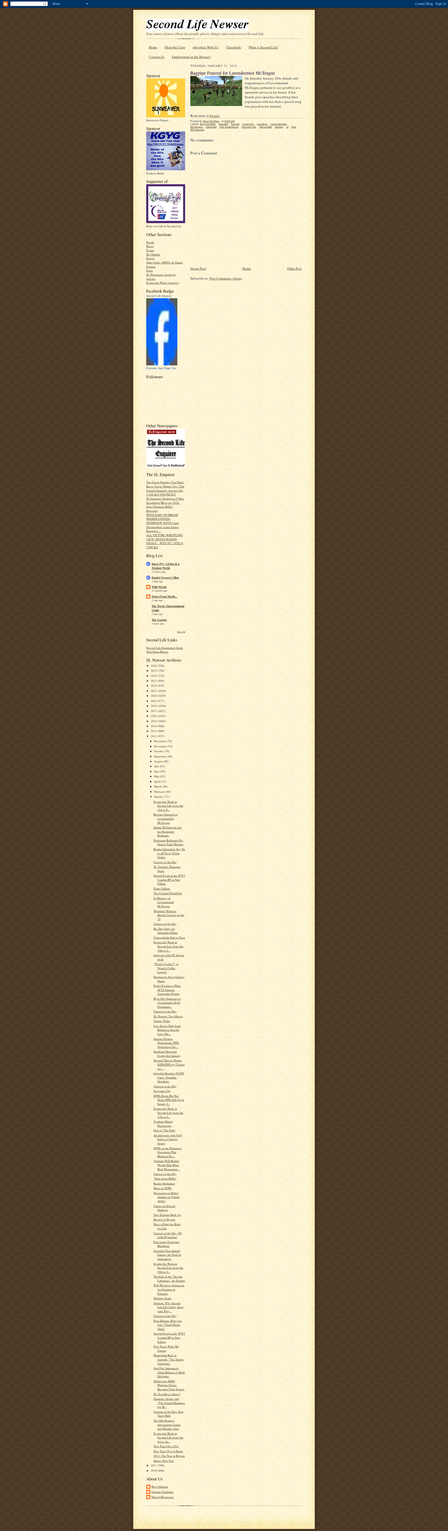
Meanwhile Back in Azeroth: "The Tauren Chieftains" (168, 1359)
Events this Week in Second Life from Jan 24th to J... (168, 946)
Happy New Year (163, 1461)
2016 (154, 716)
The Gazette (159, 620)
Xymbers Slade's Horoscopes (163, 1123)
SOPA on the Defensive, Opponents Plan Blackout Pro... (167, 1152)
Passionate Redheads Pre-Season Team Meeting (168, 842)
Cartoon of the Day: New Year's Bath (168, 1414)
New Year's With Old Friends (166, 1348)
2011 (154, 1465)
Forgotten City (162, 1091)
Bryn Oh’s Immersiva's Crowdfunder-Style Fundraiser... (167, 1003)
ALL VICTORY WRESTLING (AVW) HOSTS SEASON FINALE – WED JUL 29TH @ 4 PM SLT (164, 541)
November (160, 746)
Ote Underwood (229, 126)
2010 (154, 1470)
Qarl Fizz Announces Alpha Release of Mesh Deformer (169, 1372)
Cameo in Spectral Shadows (164, 1208)
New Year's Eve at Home (168, 1451)
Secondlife (265, 126)
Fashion (151, 266)
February (160, 791)
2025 (154, 670)
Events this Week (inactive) (162, 283)
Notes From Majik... (164, 596)
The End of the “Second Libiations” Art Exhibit (169, 1278)
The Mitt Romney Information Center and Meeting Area (166, 1424)
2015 (154, 721)
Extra (149, 270)
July (157, 766)
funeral (235, 124)
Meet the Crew (175, 47)
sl (287, 126)
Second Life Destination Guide (164, 648)
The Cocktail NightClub (167, 893)
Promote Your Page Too (161, 368)
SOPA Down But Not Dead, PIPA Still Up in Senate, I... (168, 1100)
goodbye (262, 124)
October (159, 751)
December (160, 741)
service (279, 126)
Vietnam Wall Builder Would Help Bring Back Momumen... (166, 1165)
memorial (211, 126)
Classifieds (233, 47)
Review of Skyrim (164, 1219)
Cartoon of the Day (165, 862)
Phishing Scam (162, 1298)
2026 (154, 666)
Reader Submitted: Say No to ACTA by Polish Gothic (169, 853)
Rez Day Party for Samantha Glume (165, 931)
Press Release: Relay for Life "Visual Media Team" (167, 1325)
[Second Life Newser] (161, 364)
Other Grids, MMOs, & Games (164, 262)
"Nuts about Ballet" (165, 1178)
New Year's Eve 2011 (166, 1446)
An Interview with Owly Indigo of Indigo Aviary (168, 1139)
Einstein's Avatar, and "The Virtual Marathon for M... (169, 1403)
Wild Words (159, 587)
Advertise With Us (205, 47)
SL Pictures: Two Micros (168, 1016)
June (157, 771)
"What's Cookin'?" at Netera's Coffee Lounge (165, 968)
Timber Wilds (161, 1021)
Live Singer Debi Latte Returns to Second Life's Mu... (167, 1030)
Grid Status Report (157, 652)
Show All (181, 631)
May (157, 776)
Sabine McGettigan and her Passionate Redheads (167, 831)
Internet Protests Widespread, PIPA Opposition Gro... (166, 1043)
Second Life (249, 126)
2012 (154, 736)
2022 (154, 685)
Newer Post (198, 268)
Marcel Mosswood (162, 1497)
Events (150, 250)
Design (150, 258)
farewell (223, 124)
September (160, 756)
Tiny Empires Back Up (167, 1215)
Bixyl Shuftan (159, 1487)
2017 (154, 711)
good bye (248, 124)
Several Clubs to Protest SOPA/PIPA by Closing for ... (169, 1064)
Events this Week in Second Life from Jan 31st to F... (168, 806)
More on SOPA (162, 1188)
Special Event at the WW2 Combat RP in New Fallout (169, 879)
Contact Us (156, 56)
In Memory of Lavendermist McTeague (163, 902)
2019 (154, 701)
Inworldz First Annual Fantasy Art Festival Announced (167, 1255)
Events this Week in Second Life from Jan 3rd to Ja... (168, 1437)
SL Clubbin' (153, 254)
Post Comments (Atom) (225, 278)
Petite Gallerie (161, 888)
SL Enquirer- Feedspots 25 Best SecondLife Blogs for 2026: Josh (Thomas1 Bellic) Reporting (165, 505)
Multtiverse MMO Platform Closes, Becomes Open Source (168, 1385)
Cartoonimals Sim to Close (169, 937)
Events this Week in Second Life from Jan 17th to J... (168, 1112)
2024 (154, 676)
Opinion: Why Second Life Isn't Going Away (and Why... (168, 1307)
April (157, 781)
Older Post (294, 268)
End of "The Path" (164, 1130)
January (159, 796)
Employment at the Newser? (191, 56)
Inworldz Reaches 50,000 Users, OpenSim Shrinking (168, 1077)
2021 (154, 691)
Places (149, 246)
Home (153, 47)
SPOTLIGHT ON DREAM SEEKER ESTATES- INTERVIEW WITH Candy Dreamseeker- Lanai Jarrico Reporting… (162, 523)
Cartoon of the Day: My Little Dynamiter (167, 1235)
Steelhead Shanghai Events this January (166, 1054)
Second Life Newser (159, 295)
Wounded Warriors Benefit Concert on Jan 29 (168, 915)
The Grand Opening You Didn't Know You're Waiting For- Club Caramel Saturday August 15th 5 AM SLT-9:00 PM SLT (165, 488)
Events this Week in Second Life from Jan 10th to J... (168, 1268)
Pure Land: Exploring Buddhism (166, 1244)
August (158, 761)
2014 (154, 726)
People (150, 242)
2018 (154, 706)
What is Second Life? (263, 47)
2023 (154, 681)
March (158, 786)
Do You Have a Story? (166, 1394)
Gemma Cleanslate (162, 1492)
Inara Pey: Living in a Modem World (165, 566)
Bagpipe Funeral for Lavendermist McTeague (165, 818)
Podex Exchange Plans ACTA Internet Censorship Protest (167, 990)
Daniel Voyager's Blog (165, 578)
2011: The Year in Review (169, 1456)
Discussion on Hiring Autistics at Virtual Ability (166, 1197)
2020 (154, 696)
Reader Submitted (164, 1183)
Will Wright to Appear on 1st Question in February (168, 1289)
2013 (154, 731)
